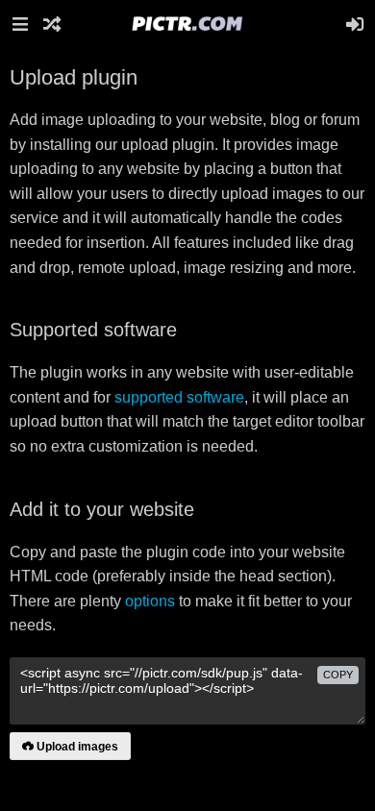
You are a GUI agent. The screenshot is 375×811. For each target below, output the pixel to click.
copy (338, 674)
